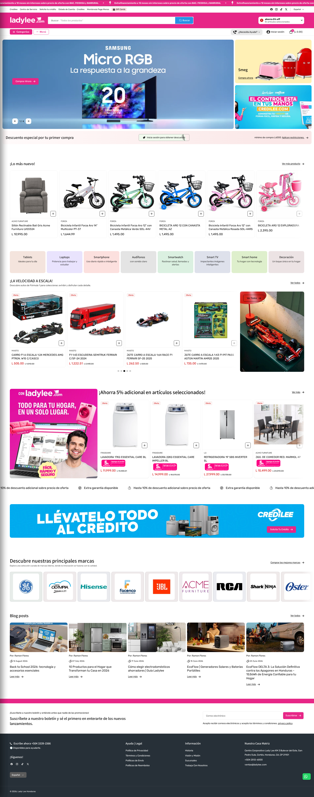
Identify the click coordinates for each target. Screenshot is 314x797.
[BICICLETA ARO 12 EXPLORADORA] (231, 194)
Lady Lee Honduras (27, 791)
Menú (43, 32)
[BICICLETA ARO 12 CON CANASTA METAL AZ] (132, 194)
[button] (296, 32)
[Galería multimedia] (273, 107)
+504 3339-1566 (41, 743)
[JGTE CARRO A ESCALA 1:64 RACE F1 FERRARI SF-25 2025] (153, 320)
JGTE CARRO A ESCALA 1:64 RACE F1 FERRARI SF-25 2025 (149, 356)
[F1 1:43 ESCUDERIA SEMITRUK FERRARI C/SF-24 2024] (95, 320)
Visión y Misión (192, 755)
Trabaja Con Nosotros (196, 765)
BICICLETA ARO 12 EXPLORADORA (229, 225)
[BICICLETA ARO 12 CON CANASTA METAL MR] (280, 194)
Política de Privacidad (137, 750)
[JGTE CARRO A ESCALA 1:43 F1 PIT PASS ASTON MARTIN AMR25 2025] (211, 320)
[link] (295, 137)
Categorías (23, 32)
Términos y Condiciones (138, 755)
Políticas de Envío (135, 760)
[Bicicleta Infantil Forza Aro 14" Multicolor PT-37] (34, 194)
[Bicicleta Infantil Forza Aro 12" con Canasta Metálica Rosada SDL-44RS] (181, 194)
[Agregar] (53, 214)
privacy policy (285, 723)
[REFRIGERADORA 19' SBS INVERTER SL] (176, 425)
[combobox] (120, 20)
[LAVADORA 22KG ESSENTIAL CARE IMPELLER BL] (124, 425)
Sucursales (191, 760)
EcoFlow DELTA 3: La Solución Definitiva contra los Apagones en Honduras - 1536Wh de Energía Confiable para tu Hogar (273, 672)
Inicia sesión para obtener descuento (166, 137)
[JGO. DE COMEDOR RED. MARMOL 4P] (227, 425)
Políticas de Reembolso (138, 765)
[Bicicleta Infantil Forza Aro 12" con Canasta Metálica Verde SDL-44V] (83, 194)
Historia (189, 750)
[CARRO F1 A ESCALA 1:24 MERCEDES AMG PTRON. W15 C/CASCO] (38, 320)
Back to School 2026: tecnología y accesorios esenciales (33, 668)
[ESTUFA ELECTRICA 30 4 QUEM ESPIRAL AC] (279, 425)
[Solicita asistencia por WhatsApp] (307, 776)
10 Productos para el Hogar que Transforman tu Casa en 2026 (90, 668)
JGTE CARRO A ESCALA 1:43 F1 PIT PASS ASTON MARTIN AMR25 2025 (209, 356)
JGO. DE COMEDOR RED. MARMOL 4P (226, 457)
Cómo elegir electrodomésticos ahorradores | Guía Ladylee (149, 668)
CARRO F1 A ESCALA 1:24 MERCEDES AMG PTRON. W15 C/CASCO (37, 356)
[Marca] (60, 587)
